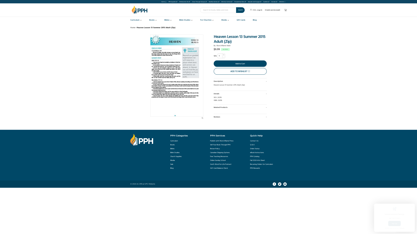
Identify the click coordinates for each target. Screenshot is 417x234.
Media (172, 160)
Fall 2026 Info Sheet (257, 160)
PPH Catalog (254, 156)
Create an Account (272, 10)
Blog (172, 168)
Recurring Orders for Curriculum (261, 164)
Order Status (255, 148)
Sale (171, 164)
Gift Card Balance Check (219, 168)
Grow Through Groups (198, 2)
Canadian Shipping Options (220, 152)
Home (163, 2)
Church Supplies (176, 156)
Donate (273, 2)
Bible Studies (175, 152)
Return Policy (215, 148)
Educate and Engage (254, 2)
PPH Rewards (255, 168)
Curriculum (174, 141)
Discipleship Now (239, 2)
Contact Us (254, 141)
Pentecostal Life (183, 2)
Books (172, 144)
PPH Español (172, 2)
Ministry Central (226, 2)
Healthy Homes (213, 2)
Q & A (252, 144)
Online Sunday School (218, 160)
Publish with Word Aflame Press (221, 141)
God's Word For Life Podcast (220, 164)
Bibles (172, 148)
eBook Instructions (257, 152)
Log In (259, 10)
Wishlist (281, 2)
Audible (265, 2)
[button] (240, 71)
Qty (215, 56)
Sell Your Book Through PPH (220, 144)
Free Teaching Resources (219, 156)
